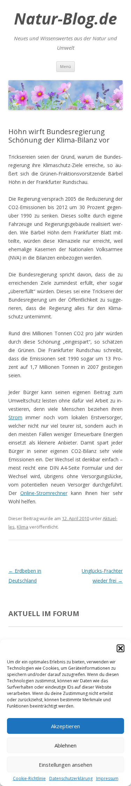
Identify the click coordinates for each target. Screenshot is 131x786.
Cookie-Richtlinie (29, 778)
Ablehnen (65, 745)
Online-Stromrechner (43, 493)
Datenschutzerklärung (71, 778)
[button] (120, 648)
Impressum (107, 778)
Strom (15, 417)
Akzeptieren (65, 726)
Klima (22, 527)
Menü (65, 66)
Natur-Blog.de (65, 18)
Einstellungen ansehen (65, 764)
